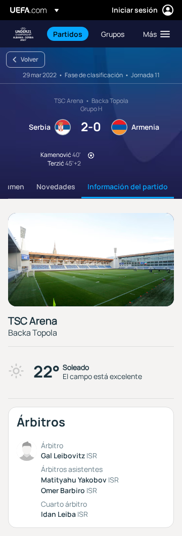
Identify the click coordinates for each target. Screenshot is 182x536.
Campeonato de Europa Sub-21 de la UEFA (23, 34)
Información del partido (127, 186)
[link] (68, 33)
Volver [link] (29, 59)
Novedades (55, 186)
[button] (154, 33)
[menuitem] (68, 33)
